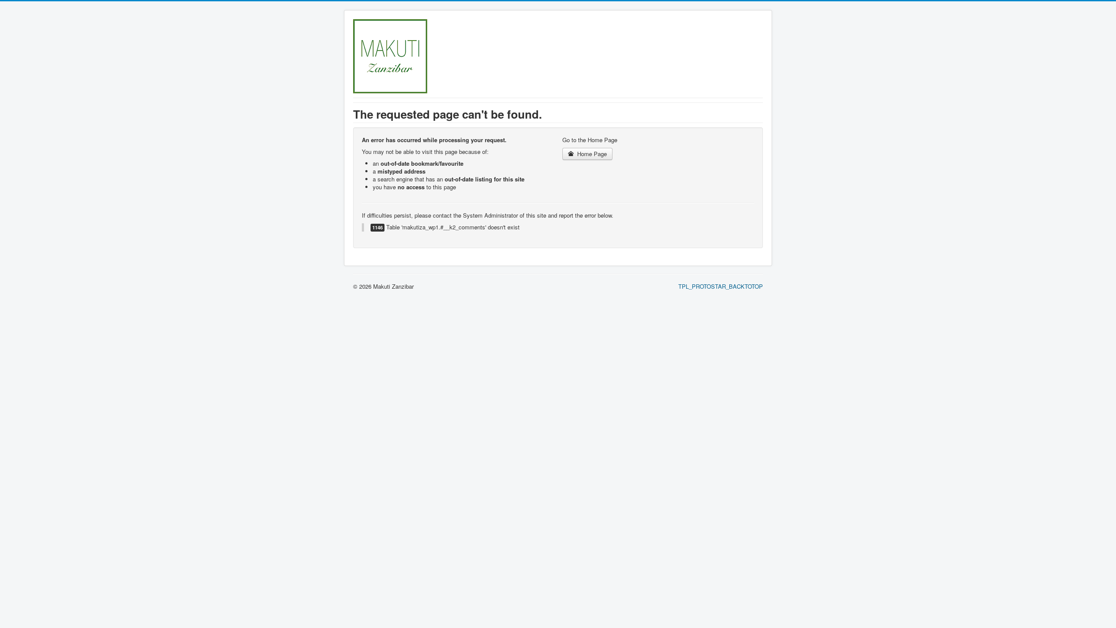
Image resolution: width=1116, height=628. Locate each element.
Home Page (591, 154)
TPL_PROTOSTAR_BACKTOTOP (720, 286)
